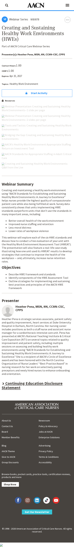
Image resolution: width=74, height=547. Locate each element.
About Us (6, 420)
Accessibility (45, 462)
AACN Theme (8, 451)
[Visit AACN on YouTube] (56, 500)
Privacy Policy (46, 451)
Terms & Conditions (49, 456)
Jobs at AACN (45, 431)
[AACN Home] (37, 5)
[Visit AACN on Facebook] (18, 500)
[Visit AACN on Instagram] (27, 500)
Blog (4, 445)
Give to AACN (8, 456)
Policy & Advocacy (48, 426)
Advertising (45, 445)
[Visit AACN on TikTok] (46, 500)
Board (5, 431)
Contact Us (7, 426)
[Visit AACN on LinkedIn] (37, 500)
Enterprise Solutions (49, 437)
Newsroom (44, 420)
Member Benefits (11, 437)
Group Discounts (10, 462)
